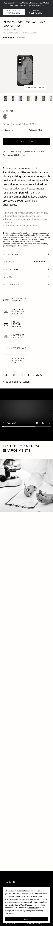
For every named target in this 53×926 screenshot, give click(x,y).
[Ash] (4, 116)
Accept (26, 919)
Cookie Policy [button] (33, 908)
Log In (8, 882)
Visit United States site (14, 12)
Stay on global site (35, 12)
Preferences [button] (10, 913)
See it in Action (35, 88)
